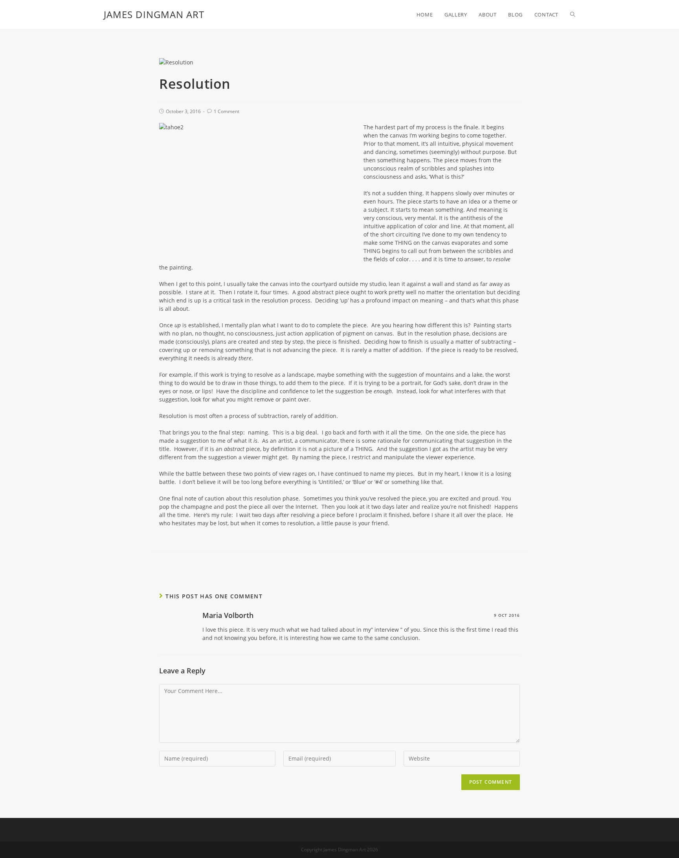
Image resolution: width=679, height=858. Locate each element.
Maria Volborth (227, 615)
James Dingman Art (154, 14)
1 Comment (226, 111)
